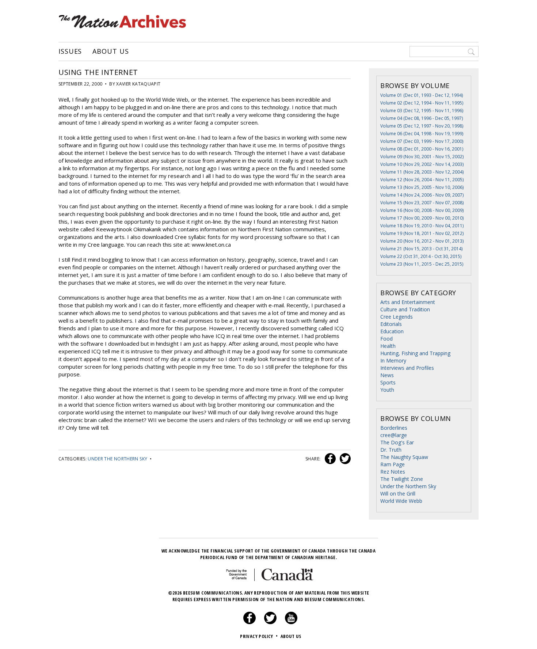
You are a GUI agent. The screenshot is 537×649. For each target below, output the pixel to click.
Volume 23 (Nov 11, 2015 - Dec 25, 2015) (421, 264)
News (387, 375)
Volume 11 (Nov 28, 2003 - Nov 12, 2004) (422, 172)
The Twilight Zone (401, 478)
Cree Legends (396, 316)
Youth (387, 389)
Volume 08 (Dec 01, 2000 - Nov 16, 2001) (421, 149)
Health (388, 345)
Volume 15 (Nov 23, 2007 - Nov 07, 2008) (422, 203)
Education (392, 331)
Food (386, 338)
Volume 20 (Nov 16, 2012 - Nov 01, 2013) (422, 241)
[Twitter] (270, 622)
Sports (388, 382)
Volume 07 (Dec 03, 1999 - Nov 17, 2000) (421, 141)
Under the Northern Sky (117, 459)
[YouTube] (291, 622)
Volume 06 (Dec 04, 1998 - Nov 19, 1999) (421, 133)
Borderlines (393, 427)
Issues (70, 51)
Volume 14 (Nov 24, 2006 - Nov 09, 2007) (422, 195)
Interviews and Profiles (407, 367)
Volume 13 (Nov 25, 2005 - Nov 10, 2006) (422, 187)
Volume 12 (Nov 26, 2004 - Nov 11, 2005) (422, 180)
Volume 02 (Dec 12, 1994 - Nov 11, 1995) (421, 103)
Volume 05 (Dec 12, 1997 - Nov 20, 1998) (421, 126)
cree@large (393, 435)
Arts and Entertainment (407, 302)
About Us (110, 51)
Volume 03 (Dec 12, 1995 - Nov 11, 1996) (421, 110)
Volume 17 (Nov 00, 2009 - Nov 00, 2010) (422, 218)
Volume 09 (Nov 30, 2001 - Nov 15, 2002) (422, 156)
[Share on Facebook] (329, 459)
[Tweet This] (344, 459)
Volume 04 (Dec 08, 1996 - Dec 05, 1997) (421, 118)
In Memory (393, 360)
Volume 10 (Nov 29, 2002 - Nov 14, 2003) (422, 164)
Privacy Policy (259, 636)
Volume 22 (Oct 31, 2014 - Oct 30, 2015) (420, 256)
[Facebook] (249, 622)
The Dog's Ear (397, 442)
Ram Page (392, 464)
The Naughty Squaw (404, 456)
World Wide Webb (401, 500)
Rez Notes (392, 471)
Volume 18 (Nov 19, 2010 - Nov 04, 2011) (422, 226)
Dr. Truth (390, 449)
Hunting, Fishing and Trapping (415, 353)
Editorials (391, 323)
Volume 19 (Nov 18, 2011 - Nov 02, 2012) (422, 233)
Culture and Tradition (405, 309)
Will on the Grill (397, 493)
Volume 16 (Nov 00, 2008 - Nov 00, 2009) (422, 210)
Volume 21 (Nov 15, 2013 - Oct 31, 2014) (421, 249)
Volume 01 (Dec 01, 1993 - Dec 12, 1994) (421, 95)
